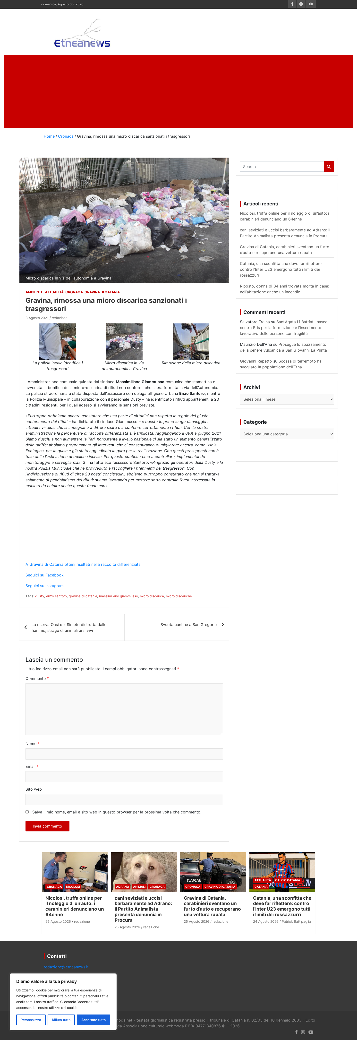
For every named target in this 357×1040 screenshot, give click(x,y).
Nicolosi (73, 886)
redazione (60, 318)
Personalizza (31, 1020)
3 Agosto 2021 (37, 318)
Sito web (34, 789)
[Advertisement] (178, 91)
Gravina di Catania (102, 292)
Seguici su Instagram (45, 585)
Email (32, 766)
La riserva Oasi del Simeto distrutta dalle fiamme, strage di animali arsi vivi (69, 627)
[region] (63, 1001)
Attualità (54, 292)
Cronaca (74, 292)
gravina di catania (83, 596)
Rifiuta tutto (61, 1020)
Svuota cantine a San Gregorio (189, 624)
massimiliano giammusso (118, 596)
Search (329, 166)
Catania (261, 886)
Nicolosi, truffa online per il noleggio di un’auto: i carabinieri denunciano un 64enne (74, 906)
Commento (37, 678)
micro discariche (179, 596)
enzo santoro (56, 596)
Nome (33, 743)
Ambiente (34, 292)
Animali (139, 886)
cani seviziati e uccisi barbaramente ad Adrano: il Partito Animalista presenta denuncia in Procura (143, 909)
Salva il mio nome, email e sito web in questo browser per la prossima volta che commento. (116, 812)
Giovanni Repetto (256, 361)
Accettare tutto (93, 1020)
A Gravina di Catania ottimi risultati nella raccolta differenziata (83, 564)
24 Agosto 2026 (266, 921)
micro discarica (152, 596)
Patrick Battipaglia (296, 921)
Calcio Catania (287, 880)
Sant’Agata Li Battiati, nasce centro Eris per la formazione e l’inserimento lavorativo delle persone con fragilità (283, 327)
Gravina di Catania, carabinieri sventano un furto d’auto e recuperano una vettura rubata (212, 906)
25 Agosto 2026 (58, 921)
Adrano (122, 886)
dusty (39, 596)
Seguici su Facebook (45, 575)
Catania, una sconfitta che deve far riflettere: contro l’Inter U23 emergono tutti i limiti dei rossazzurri (281, 269)
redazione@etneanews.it (66, 966)
